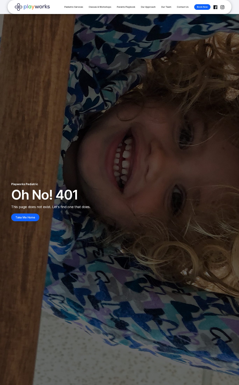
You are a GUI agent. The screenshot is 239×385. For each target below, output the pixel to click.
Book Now (202, 7)
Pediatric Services (73, 7)
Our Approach (148, 7)
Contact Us (183, 7)
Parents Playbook (126, 7)
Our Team (166, 7)
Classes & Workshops (100, 7)
